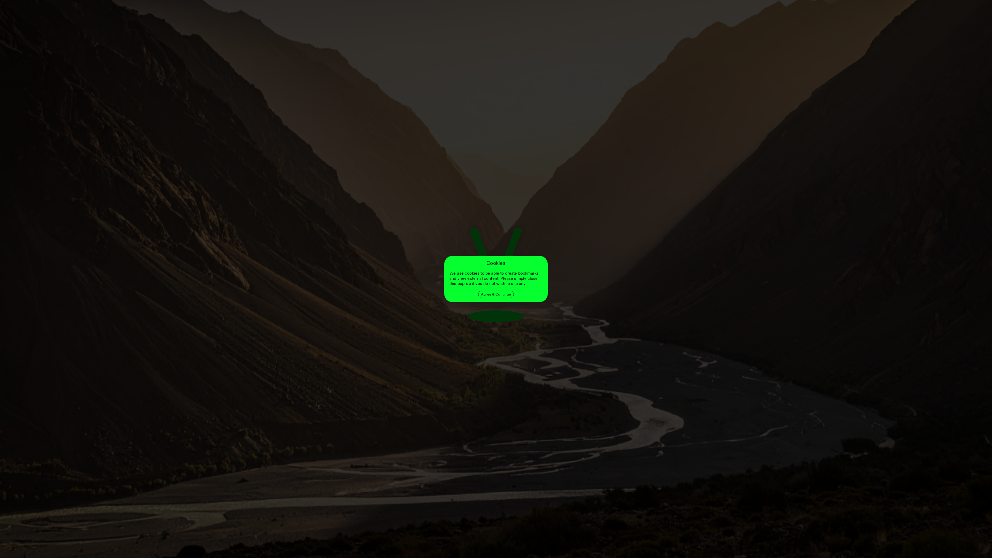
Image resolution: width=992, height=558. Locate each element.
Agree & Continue (496, 294)
